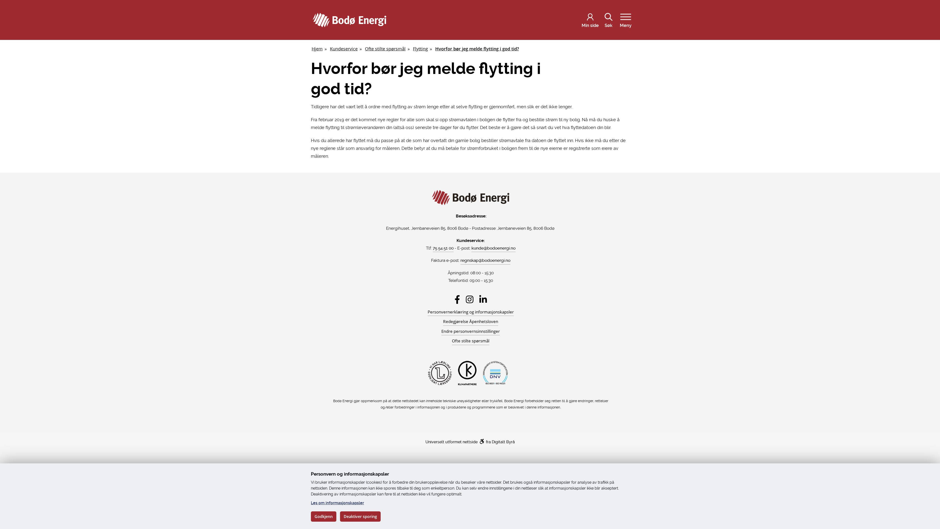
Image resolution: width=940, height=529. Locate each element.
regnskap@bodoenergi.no (485, 260)
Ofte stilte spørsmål (385, 49)
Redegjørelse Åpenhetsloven (470, 321)
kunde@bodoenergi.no (493, 248)
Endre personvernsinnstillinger (470, 331)
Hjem (317, 49)
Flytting (420, 49)
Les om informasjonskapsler (337, 503)
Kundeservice (344, 49)
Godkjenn (324, 516)
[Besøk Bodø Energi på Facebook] (457, 299)
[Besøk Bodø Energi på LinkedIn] (483, 299)
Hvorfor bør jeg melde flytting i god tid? (477, 49)
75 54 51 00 (443, 248)
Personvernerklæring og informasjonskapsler (471, 312)
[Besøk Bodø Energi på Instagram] (469, 299)
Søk (608, 25)
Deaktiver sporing (360, 516)
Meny (626, 25)
